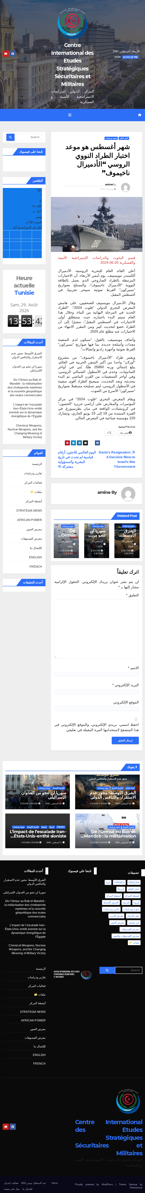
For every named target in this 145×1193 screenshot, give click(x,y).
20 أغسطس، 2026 (53, 803)
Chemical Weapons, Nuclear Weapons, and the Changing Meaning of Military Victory (27, 949)
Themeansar (136, 1187)
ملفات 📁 (36, 491)
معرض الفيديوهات (31, 538)
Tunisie (24, 285)
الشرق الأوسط (117, 788)
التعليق (132, 595)
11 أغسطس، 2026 (123, 842)
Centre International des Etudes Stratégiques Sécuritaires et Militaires (108, 1137)
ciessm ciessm (127, 552)
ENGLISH (35, 557)
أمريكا (52, 827)
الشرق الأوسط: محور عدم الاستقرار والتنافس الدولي (113, 795)
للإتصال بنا (36, 547)
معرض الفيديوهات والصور (126, 936)
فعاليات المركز (33, 482)
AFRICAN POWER (29, 519)
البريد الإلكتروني (125, 685)
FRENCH (36, 566)
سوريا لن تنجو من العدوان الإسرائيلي (43, 795)
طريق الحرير (116, 915)
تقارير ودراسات (33, 473)
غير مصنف (133, 922)
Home (55, 1183)
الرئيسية (37, 463)
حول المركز (133, 915)
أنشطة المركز (34, 501)
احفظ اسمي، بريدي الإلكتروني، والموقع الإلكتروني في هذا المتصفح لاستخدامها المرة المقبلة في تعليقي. (96, 727)
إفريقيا (44, 827)
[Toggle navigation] (70, 115)
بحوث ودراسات (111, 138)
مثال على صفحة (12, 1189)
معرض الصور (34, 529)
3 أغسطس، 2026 (54, 842)
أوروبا (136, 902)
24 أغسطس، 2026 (123, 803)
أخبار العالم (124, 138)
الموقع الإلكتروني (126, 702)
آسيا (108, 882)
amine (109, 184)
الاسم (133, 668)
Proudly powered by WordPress (95, 1184)
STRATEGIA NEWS (29, 510)
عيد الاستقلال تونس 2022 (33, 1183)
